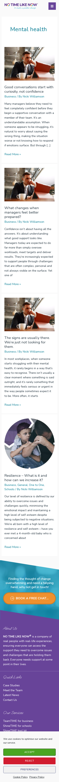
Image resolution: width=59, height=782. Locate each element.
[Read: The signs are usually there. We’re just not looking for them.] (29, 314)
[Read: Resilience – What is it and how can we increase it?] (29, 443)
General (22, 485)
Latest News (11, 695)
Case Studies (11, 685)
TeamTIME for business (18, 721)
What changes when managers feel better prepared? (21, 212)
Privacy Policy (36, 777)
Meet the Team (12, 690)
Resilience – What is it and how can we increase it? (25, 477)
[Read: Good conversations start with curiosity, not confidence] (29, 63)
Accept (29, 752)
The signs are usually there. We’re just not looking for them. (27, 342)
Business (10, 96)
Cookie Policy (20, 777)
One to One (36, 485)
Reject (29, 760)
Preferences (29, 769)
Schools (9, 489)
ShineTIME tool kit (15, 730)
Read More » (12, 154)
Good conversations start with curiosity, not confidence (28, 89)
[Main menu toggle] (52, 6)
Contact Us (10, 700)
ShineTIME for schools (17, 726)
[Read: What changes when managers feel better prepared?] (29, 184)
